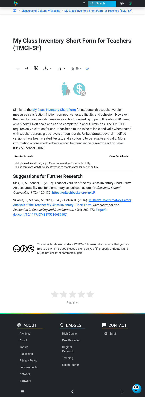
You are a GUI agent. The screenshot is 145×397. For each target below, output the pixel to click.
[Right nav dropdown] (84, 3)
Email (113, 333)
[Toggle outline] (17, 68)
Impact (24, 347)
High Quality (69, 333)
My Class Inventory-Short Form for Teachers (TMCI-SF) (98, 10)
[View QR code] (36, 68)
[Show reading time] (87, 68)
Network (25, 374)
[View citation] (26, 68)
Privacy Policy (28, 360)
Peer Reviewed (71, 340)
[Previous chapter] (72, 391)
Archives (25, 333)
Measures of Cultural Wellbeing (40, 10)
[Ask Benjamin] (136, 388)
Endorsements (28, 367)
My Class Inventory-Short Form (54, 110)
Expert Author (70, 365)
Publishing (26, 354)
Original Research (68, 349)
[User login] (130, 3)
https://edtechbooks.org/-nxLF (73, 192)
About (23, 340)
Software (25, 380)
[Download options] (47, 68)
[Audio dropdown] (61, 68)
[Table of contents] (14, 11)
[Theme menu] (122, 3)
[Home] (15, 3)
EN (77, 68)
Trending (67, 358)
